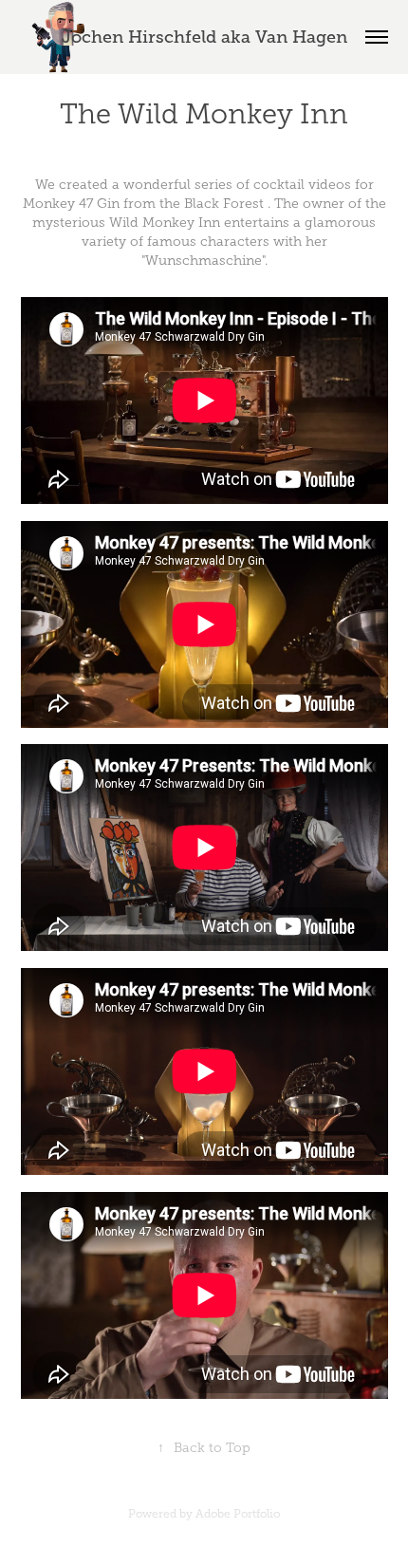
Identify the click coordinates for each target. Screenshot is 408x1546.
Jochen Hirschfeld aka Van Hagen (204, 37)
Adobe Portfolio (237, 1513)
